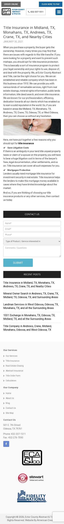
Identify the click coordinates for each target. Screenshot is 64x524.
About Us (10, 398)
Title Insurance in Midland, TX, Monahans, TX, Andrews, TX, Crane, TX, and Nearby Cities (29, 284)
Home (8, 393)
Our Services (11, 356)
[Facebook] (6, 444)
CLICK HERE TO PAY (51, 4)
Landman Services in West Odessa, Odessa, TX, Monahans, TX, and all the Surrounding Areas (30, 306)
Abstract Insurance (14, 371)
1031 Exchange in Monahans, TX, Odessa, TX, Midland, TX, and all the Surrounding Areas (29, 317)
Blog (8, 403)
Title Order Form (13, 376)
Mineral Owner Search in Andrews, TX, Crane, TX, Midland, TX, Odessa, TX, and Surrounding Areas (31, 295)
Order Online (11, 4)
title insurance (26, 143)
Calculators (11, 380)
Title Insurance (12, 361)
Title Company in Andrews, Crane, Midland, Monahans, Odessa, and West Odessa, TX (27, 328)
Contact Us (11, 408)
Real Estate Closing (15, 366)
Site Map (9, 413)
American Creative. (47, 520)
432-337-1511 (37, 12)
